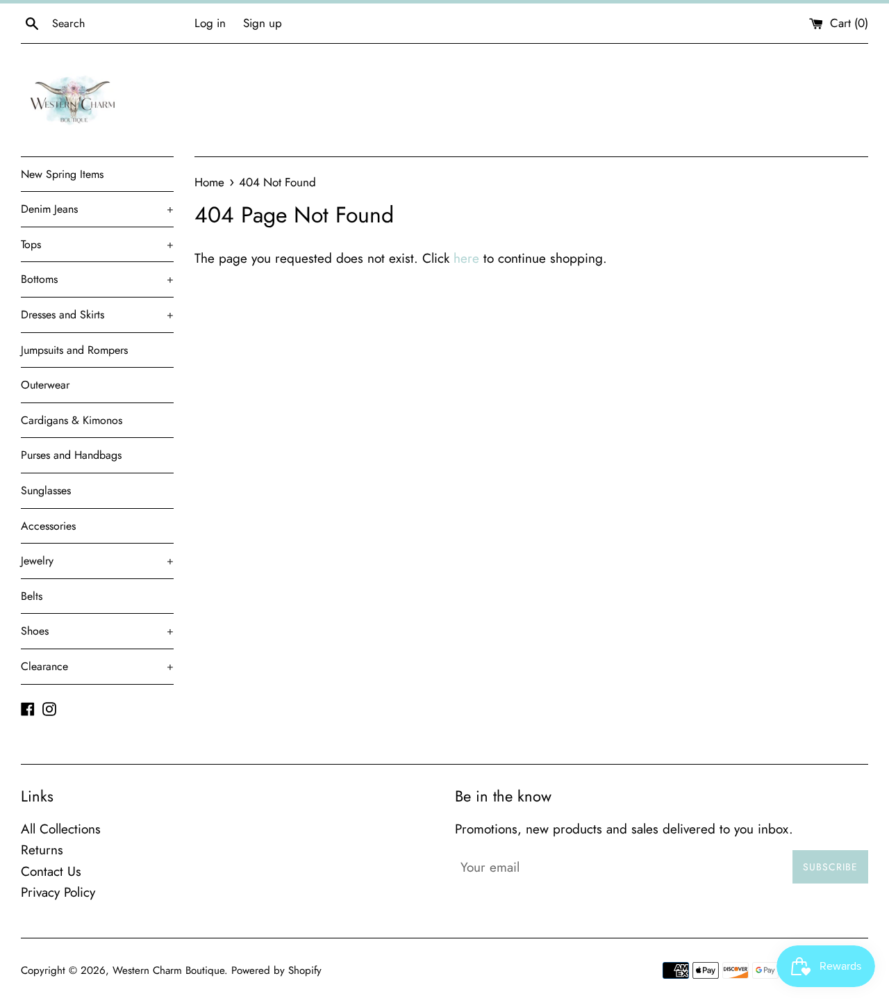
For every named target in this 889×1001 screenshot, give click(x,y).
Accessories (48, 526)
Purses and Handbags (71, 455)
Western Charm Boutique (168, 970)
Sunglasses (46, 490)
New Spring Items (62, 174)
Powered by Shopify (276, 970)
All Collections (61, 829)
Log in (210, 23)
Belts (31, 596)
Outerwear (45, 385)
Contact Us (51, 871)
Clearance (97, 666)
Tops (97, 244)
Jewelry (97, 561)
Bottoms (97, 279)
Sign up (262, 23)
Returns (42, 849)
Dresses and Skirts (97, 315)
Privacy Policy (58, 892)
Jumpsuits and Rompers (74, 350)
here (466, 258)
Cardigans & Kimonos (71, 420)
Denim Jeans (97, 209)
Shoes (97, 631)
